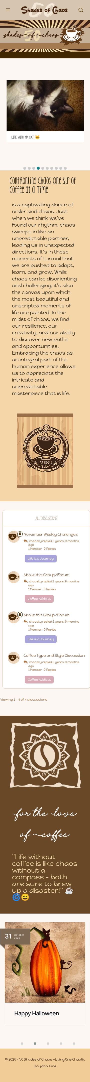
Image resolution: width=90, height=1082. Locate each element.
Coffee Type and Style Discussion (54, 655)
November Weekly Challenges (51, 534)
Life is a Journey (41, 558)
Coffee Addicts (39, 599)
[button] (24, 168)
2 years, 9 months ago (53, 543)
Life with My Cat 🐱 (25, 137)
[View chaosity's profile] (14, 537)
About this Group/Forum (47, 574)
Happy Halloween (36, 1013)
